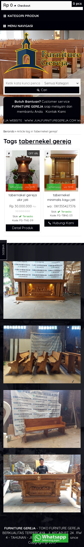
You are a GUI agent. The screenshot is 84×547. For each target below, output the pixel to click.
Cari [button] (43, 90)
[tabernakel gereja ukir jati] (23, 170)
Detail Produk (22, 228)
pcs (77, 3)
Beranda (8, 131)
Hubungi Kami (63, 223)
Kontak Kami (56, 111)
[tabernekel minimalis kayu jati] (61, 170)
